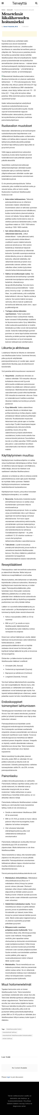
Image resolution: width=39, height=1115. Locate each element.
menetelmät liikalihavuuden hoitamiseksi (17, 1035)
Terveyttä (19, 3)
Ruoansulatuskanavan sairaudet (24, 10)
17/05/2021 (25, 26)
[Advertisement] (19, 34)
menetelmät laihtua (9, 1032)
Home (3, 10)
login (8, 1077)
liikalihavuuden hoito (14, 1029)
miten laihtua (7, 1038)
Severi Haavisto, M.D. (10, 26)
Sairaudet (10, 10)
